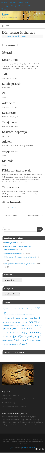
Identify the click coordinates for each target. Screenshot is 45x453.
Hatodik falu (20, 314)
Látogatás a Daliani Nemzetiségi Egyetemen (20, 264)
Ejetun (5, 14)
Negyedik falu (15, 325)
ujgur (16, 336)
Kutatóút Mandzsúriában (13, 253)
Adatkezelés (4, 9)
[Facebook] (36, 14)
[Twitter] (39, 14)
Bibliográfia (31, 6)
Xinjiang (36, 336)
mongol (34, 321)
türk (9, 337)
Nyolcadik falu (29, 325)
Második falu (7, 325)
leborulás (18, 322)
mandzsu (25, 322)
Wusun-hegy (25, 337)
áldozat (5, 344)
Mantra (24, 448)
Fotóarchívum (22, 6)
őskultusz (16, 344)
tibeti (5, 337)
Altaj (4, 309)
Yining (5, 340)
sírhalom (28, 328)
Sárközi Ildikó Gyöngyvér (12, 36)
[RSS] (42, 14)
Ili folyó (18, 318)
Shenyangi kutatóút (11, 243)
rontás (9, 328)
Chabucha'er (11, 309)
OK (39, 229)
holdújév (9, 318)
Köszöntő (4, 2)
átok (11, 344)
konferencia (10, 322)
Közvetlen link (16, 208)
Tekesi (12, 333)
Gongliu (31, 309)
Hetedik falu (29, 314)
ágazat (38, 340)
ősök (24, 344)
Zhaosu (10, 340)
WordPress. (31, 448)
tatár (8, 333)
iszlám (31, 318)
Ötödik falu (21, 340)
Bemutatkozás (13, 2)
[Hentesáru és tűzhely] (10, 215)
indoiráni (25, 318)
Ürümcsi (33, 340)
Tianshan (34, 332)
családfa (19, 309)
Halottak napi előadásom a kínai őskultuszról (20, 257)
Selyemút (18, 329)
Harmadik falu (11, 314)
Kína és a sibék (23, 2)
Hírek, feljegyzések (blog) (8, 6)
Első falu (25, 309)
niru (23, 325)
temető (21, 332)
